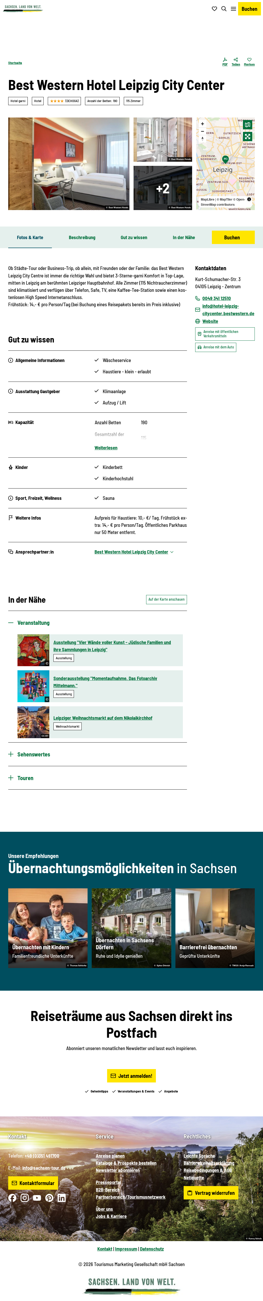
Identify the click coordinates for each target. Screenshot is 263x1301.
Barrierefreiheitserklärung (209, 1163)
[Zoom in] (202, 124)
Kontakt (104, 1249)
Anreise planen (110, 1156)
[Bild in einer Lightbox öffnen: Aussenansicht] (163, 188)
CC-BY (45, 736)
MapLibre (207, 199)
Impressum (126, 1249)
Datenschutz (152, 1249)
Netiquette (194, 1177)
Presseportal (108, 1182)
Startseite (15, 63)
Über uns (104, 1209)
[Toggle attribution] (249, 199)
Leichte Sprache (199, 1156)
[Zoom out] (202, 131)
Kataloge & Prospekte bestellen (126, 1163)
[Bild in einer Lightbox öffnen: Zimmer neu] (68, 164)
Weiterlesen (106, 447)
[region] (225, 164)
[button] (251, 1295)
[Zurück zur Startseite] (23, 8)
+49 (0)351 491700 (42, 1156)
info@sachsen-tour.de (43, 1168)
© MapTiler (224, 199)
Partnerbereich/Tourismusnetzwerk (130, 1197)
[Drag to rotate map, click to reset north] (202, 138)
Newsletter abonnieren (118, 1170)
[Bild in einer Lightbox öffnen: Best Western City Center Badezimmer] (163, 140)
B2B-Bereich (108, 1189)
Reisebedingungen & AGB (208, 1170)
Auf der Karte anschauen (166, 599)
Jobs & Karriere (111, 1216)
